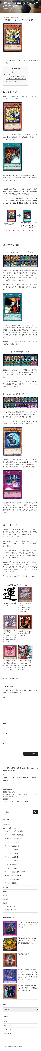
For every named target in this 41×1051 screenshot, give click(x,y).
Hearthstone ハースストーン (12, 824)
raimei (16, 17)
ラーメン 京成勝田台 (12, 842)
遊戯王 (16, 678)
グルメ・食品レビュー (10, 828)
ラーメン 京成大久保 (12, 846)
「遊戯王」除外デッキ (25, 954)
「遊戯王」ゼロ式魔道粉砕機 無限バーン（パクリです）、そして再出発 (28, 925)
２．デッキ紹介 (8, 74)
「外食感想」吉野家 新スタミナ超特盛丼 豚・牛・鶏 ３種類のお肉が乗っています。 (28, 940)
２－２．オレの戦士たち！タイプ (16, 78)
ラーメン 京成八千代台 (13, 838)
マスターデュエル (11, 910)
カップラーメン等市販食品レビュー (16, 831)
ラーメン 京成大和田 (12, 849)
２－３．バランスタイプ (13, 81)
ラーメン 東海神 (11, 868)
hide (19, 68)
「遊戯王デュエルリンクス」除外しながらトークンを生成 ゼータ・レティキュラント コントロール (25, 607)
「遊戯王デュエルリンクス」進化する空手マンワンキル (24, 633)
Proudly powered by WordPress (12, 1046)
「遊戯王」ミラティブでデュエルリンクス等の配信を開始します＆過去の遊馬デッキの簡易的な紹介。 (24, 665)
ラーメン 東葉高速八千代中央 (15, 872)
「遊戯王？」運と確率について (9, 604)
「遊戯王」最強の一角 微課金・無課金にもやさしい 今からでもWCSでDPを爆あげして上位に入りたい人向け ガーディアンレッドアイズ (28, 974)
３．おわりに (8, 83)
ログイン (6, 1021)
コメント (6, 697)
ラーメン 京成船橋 (11, 861)
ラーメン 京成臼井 (11, 857)
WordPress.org (7, 1033)
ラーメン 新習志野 (11, 864)
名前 (5, 723)
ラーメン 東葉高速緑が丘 (13, 879)
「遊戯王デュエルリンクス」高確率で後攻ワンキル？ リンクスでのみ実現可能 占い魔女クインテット (9, 665)
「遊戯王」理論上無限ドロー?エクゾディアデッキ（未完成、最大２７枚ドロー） (28, 988)
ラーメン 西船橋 (11, 883)
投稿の (6, 1025)
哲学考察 (6, 887)
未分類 (5, 895)
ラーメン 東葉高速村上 (13, 875)
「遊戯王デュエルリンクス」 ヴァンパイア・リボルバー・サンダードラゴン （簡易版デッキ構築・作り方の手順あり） (9, 636)
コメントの (8, 1029)
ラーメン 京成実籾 (11, 853)
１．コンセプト (8, 72)
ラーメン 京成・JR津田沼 (14, 835)
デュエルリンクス (10, 678)
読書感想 (6, 899)
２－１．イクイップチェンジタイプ (16, 76)
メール (5, 733)
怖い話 (5, 891)
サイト (5, 743)
